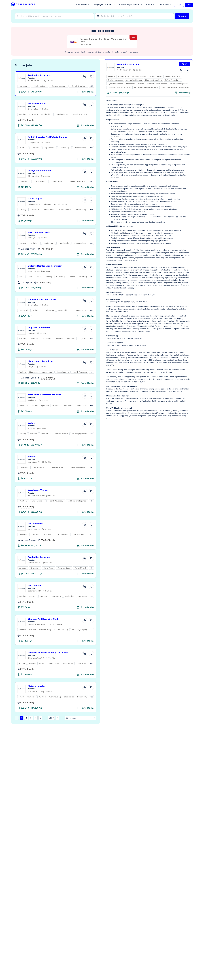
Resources (164, 5)
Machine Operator (37, 103)
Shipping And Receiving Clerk (43, 619)
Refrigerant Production (39, 170)
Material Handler (36, 686)
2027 (51, 718)
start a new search (131, 52)
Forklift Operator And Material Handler (47, 137)
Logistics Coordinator (39, 328)
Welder (32, 423)
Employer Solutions (103, 5)
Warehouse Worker (38, 490)
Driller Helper (35, 199)
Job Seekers (81, 5)
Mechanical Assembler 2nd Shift (44, 395)
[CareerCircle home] (23, 4)
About (149, 5)
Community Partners (129, 5)
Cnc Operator (35, 585)
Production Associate (39, 75)
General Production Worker (42, 299)
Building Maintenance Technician (45, 266)
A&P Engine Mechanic (39, 232)
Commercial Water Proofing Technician (48, 652)
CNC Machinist (35, 524)
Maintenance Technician (40, 361)
